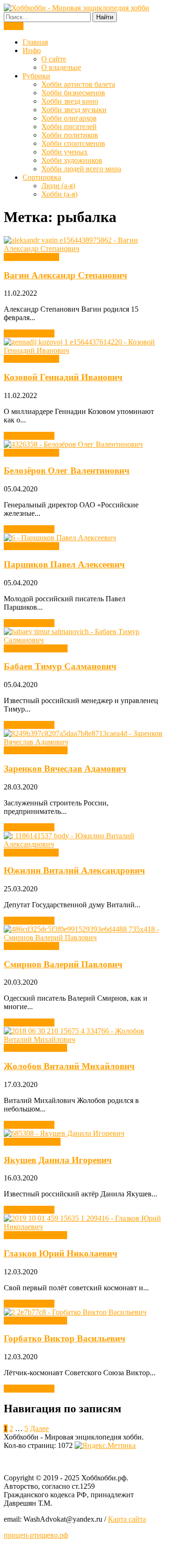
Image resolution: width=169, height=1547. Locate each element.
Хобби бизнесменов (73, 93)
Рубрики (36, 76)
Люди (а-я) (58, 186)
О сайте (53, 59)
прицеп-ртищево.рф (36, 1535)
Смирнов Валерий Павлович (63, 964)
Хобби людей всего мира (81, 169)
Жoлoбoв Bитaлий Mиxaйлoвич (69, 1066)
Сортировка (42, 177)
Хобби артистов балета (78, 84)
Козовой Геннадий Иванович (63, 377)
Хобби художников (71, 160)
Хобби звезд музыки (74, 110)
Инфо (32, 50)
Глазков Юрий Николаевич (60, 1253)
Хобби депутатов (31, 853)
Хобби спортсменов (73, 143)
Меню (13, 26)
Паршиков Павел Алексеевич (64, 564)
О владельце (61, 67)
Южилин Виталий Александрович (74, 870)
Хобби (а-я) (59, 194)
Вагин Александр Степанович (65, 275)
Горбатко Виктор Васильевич (64, 1338)
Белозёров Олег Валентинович (67, 470)
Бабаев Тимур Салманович (60, 666)
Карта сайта (127, 1519)
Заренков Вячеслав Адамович (65, 769)
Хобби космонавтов (35, 1048)
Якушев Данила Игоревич (58, 1160)
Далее (39, 1428)
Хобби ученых (64, 152)
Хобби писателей (69, 126)
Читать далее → (29, 333)
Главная (35, 42)
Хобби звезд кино (69, 101)
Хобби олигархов (69, 118)
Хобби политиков (69, 135)
